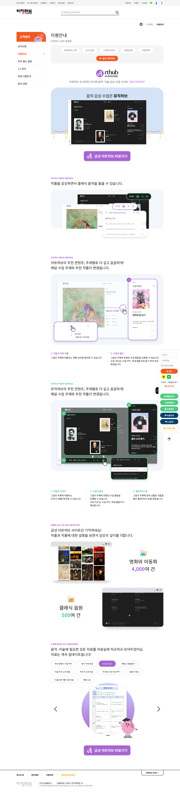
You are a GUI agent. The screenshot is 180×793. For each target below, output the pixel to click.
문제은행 (170, 402)
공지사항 (22, 46)
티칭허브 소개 (70, 50)
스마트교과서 (109, 50)
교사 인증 (89, 50)
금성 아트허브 (108, 58)
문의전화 (34, 774)
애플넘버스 (170, 396)
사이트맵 (144, 3)
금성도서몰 (61, 3)
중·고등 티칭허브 (33, 3)
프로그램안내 (24, 76)
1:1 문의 (22, 68)
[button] (174, 377)
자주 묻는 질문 (25, 61)
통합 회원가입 (169, 386)
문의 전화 (22, 83)
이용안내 (170, 415)
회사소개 (20, 774)
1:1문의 (170, 421)
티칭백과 (52, 3)
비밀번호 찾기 (173, 382)
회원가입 (128, 3)
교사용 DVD (170, 428)
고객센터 (136, 3)
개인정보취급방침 (68, 774)
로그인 (169, 371)
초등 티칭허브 (21, 3)
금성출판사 (44, 3)
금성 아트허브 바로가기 (110, 156)
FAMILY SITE (151, 772)
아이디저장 (168, 365)
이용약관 (49, 774)
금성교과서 (70, 3)
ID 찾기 (163, 382)
